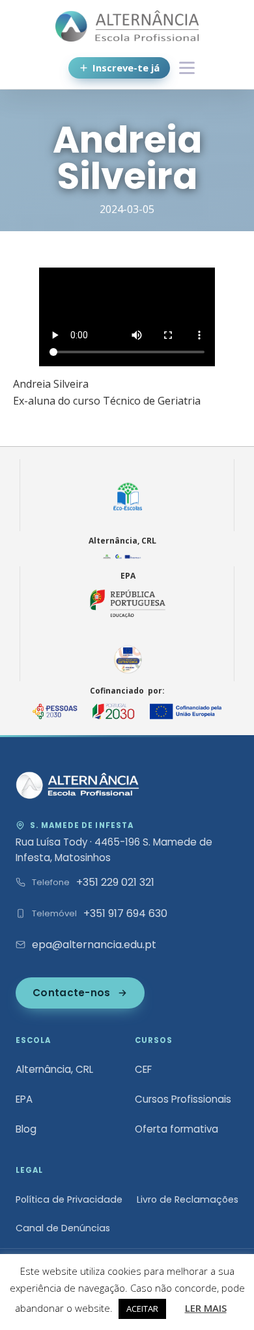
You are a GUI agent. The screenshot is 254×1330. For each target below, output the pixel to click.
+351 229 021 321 (115, 882)
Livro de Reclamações (187, 1199)
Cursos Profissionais (183, 1099)
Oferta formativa (176, 1129)
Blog (26, 1129)
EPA (24, 1099)
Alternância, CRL (54, 1069)
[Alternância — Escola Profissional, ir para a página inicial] (77, 785)
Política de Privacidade (69, 1199)
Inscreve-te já (126, 67)
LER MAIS (206, 1307)
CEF (143, 1069)
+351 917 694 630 (125, 913)
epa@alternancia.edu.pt (94, 944)
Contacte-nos (72, 992)
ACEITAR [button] (142, 1308)
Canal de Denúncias (63, 1228)
